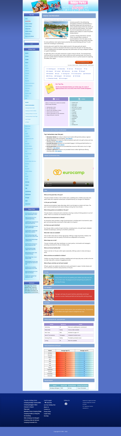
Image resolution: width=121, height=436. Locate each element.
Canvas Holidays (28, 26)
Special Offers (28, 21)
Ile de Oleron (27, 128)
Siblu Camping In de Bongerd (31, 418)
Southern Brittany (28, 171)
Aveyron (26, 75)
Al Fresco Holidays (28, 23)
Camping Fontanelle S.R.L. (30, 422)
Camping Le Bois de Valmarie (31, 420)
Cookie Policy (47, 413)
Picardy (26, 156)
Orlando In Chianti (29, 407)
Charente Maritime (28, 85)
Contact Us (47, 409)
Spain (26, 200)
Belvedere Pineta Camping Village (32, 411)
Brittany (26, 78)
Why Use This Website (29, 36)
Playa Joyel (26, 409)
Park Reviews (27, 33)
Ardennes (27, 70)
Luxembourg (28, 191)
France (26, 62)
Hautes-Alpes (27, 126)
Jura (26, 131)
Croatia (26, 59)
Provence (27, 158)
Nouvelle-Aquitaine (29, 148)
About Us (46, 407)
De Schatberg (27, 415)
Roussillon (27, 168)
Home (26, 18)
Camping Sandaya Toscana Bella (32, 402)
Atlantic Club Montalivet (64, 20)
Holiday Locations (28, 31)
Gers (26, 98)
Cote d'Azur (27, 88)
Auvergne (27, 73)
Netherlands (28, 194)
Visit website (69, 138)
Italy (26, 188)
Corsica (26, 56)
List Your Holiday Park (49, 405)
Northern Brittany (28, 146)
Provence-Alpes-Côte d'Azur (30, 161)
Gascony (27, 95)
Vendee (26, 176)
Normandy (27, 143)
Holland (27, 185)
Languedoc (27, 136)
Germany (27, 182)
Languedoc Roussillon (29, 138)
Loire (26, 141)
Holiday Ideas (28, 28)
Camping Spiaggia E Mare (30, 405)
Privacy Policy (47, 411)
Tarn (26, 173)
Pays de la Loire (28, 153)
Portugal (27, 197)
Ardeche (26, 68)
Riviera (26, 166)
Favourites (49, 402)
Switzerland (27, 204)
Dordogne (27, 90)
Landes (26, 133)
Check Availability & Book (83, 62)
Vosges (26, 178)
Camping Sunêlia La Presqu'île (32, 413)
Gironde (55, 20)
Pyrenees (27, 163)
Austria (26, 53)
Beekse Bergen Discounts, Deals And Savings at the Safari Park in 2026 (31, 262)
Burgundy (27, 80)
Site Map (46, 416)
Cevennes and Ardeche (29, 83)
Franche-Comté (28, 93)
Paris (26, 151)
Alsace (26, 65)
